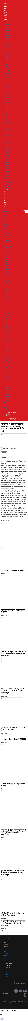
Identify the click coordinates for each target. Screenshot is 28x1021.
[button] (26, 209)
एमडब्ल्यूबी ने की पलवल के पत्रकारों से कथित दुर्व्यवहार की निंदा (6, 199)
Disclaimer (6, 946)
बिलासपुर (5, 14)
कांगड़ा (5, 6)
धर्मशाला (5, 12)
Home (5, 940)
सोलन (5, 17)
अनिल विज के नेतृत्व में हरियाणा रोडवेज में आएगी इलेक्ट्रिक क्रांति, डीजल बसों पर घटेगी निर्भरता (13, 654)
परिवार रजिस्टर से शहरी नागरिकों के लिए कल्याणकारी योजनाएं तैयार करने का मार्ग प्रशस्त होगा (8, 35)
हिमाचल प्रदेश (5, 2)
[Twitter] (20, 991)
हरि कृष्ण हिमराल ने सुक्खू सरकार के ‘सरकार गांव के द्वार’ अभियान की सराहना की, (7, 63)
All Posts (4, 451)
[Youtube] (25, 991)
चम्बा (5, 10)
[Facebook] (16, 991)
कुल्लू (5, 8)
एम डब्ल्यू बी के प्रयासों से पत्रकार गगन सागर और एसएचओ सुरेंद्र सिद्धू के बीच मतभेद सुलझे (13, 923)
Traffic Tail (14, 1002)
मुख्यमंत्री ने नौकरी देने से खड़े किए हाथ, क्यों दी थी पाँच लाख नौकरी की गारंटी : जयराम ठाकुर (13, 691)
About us (6, 944)
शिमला (5, 15)
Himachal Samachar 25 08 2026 (13, 570)
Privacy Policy (7, 942)
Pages (5, 19)
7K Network (19, 1003)
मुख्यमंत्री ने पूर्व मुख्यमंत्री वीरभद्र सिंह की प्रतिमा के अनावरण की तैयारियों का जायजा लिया (8, 151)
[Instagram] (25, 995)
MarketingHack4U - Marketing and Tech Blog (14, 938)
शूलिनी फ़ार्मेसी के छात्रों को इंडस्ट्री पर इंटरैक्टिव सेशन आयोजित (13, 729)
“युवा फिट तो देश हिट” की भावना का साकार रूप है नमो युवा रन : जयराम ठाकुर (7, 123)
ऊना (5, 5)
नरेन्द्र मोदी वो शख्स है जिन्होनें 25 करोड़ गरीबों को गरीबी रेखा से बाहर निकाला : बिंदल (7, 92)
